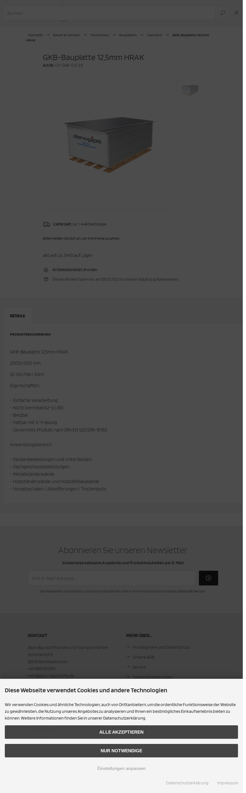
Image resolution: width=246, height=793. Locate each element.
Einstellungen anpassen (121, 768)
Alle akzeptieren (121, 732)
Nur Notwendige (121, 750)
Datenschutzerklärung (187, 782)
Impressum (227, 782)
